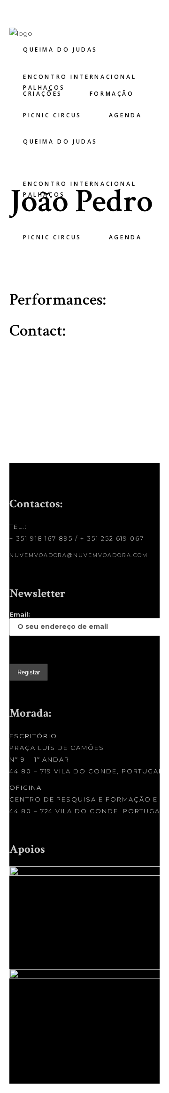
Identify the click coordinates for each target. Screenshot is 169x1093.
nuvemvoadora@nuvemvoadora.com (78, 555)
